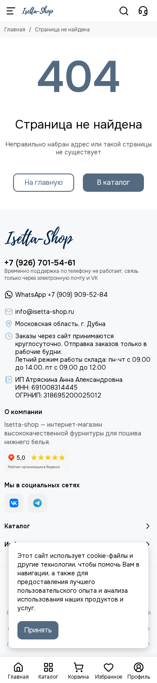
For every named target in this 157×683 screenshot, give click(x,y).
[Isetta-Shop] (38, 11)
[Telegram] (37, 503)
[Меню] (11, 11)
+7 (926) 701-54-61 (39, 263)
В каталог (113, 182)
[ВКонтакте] (14, 503)
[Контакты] (143, 11)
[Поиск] (123, 11)
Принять (38, 630)
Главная (14, 29)
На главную (43, 182)
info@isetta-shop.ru (44, 312)
